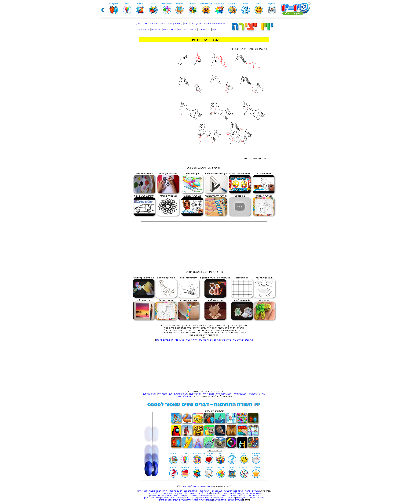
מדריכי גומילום (150, 394)
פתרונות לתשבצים (256, 498)
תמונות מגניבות (155, 491)
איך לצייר (249, 340)
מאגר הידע (223, 493)
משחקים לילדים (165, 500)
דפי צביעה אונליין (175, 491)
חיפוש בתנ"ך (190, 493)
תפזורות (153, 495)
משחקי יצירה (196, 23)
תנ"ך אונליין (142, 491)
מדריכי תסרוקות (181, 394)
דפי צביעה (156, 29)
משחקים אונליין (253, 495)
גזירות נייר (162, 394)
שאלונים (241, 495)
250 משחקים (217, 491)
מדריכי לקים (218, 29)
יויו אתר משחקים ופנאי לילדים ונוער (197, 486)
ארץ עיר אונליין (204, 491)
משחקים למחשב (190, 491)
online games (242, 498)
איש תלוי (161, 495)
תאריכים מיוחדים (217, 498)
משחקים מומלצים (235, 500)
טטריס (202, 500)
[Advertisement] (125, 85)
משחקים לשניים (179, 500)
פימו (186, 23)
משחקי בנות (238, 491)
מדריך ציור (226, 340)
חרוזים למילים (203, 498)
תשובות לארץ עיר (203, 493)
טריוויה (168, 495)
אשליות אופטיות (166, 493)
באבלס (209, 500)
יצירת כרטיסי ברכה (187, 29)
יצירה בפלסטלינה (157, 23)
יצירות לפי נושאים (184, 396)
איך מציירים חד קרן (164, 340)
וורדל (189, 500)
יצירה (215, 23)
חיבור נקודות (204, 29)
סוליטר (195, 500)
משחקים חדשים (219, 500)
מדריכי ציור (238, 340)
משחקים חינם (191, 495)
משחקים (255, 491)
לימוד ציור (203, 340)
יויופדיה (245, 493)
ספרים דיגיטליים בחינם (207, 495)
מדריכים (233, 495)
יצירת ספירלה (169, 29)
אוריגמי (207, 23)
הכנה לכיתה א (235, 493)
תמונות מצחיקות (167, 498)
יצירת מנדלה (141, 23)
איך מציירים (215, 340)
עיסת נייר (253, 394)
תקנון (146, 498)
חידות (165, 491)
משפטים (179, 498)
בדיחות (247, 491)
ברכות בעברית (223, 495)
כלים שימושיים (152, 493)
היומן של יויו (230, 498)
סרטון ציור (179, 340)
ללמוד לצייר (191, 340)
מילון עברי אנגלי (190, 498)
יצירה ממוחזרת (142, 29)
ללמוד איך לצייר (174, 23)
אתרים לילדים (178, 495)
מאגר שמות (178, 493)
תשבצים (214, 493)
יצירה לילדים (155, 498)
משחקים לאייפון (256, 493)
